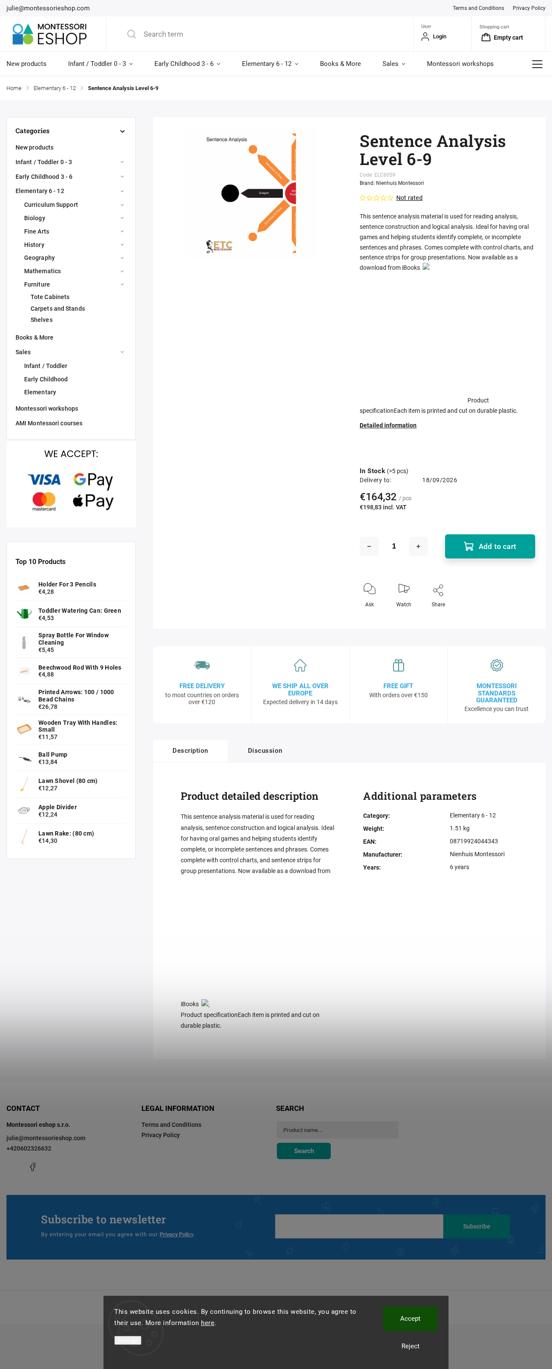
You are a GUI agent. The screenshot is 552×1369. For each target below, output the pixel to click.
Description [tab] (190, 751)
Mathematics (42, 271)
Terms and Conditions (478, 8)
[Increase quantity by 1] (418, 546)
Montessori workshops (47, 408)
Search (304, 1151)
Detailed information (388, 425)
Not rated (409, 198)
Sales (23, 352)
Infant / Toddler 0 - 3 (44, 162)
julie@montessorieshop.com (45, 1138)
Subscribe (476, 1226)
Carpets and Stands (58, 308)
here (207, 1323)
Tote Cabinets (50, 296)
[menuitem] (31, 64)
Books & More (34, 337)
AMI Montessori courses (49, 423)
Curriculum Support (51, 204)
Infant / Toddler (46, 365)
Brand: (392, 183)
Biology (34, 218)
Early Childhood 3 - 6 (44, 176)
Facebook (32, 1166)
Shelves (42, 319)
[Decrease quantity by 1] (369, 546)
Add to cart (497, 546)
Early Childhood (46, 379)
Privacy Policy (529, 8)
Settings (128, 1340)
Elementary (40, 392)
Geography (39, 257)
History (34, 244)
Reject (410, 1346)
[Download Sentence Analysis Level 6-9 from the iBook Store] (426, 267)
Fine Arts (36, 231)
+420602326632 (28, 1148)
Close (521, 619)
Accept (410, 1318)
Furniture (37, 284)
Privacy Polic (175, 1234)
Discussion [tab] (265, 751)
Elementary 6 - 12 (40, 190)
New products (34, 147)
